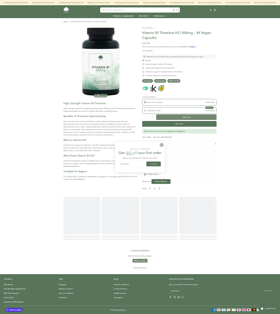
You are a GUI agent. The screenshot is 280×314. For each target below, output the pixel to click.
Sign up (194, 56)
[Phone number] (183, 297)
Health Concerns (120, 293)
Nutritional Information (179, 144)
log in (201, 56)
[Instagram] (174, 297)
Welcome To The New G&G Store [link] (39, 3)
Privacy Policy (9, 297)
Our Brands (118, 297)
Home (65, 21)
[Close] (162, 145)
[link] (159, 16)
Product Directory (120, 289)
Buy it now (179, 124)
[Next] (106, 96)
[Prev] (95, 96)
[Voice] (173, 10)
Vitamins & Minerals (121, 284)
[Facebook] (170, 297)
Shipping (62, 284)
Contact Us (63, 297)
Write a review (140, 261)
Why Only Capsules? (11, 293)
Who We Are (8, 284)
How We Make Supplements (15, 289)
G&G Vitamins (120, 310)
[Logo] (66, 10)
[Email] (178, 297)
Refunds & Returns (66, 289)
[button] (215, 9)
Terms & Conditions (66, 293)
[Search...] (177, 10)
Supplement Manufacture (14, 302)
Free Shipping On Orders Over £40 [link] (66, 3)
